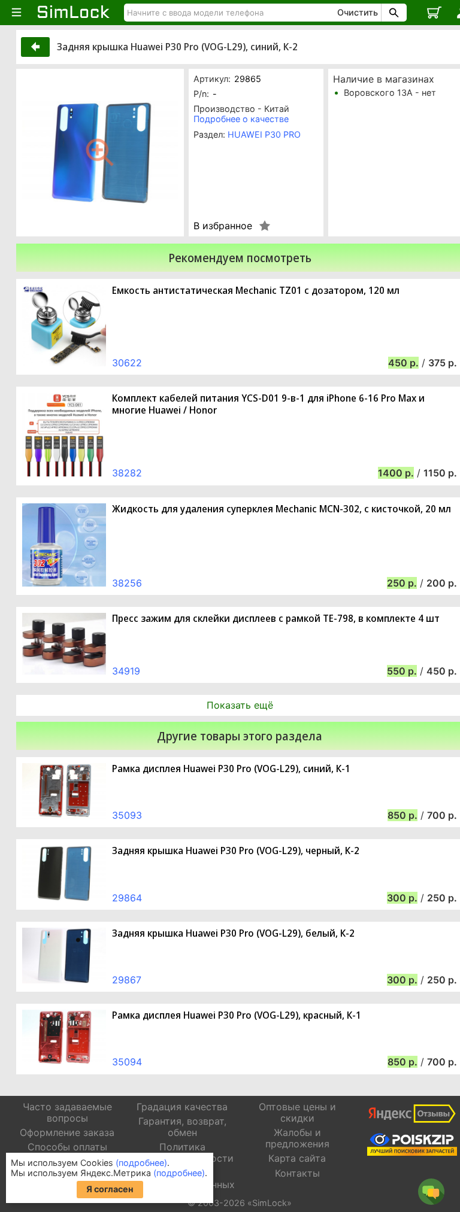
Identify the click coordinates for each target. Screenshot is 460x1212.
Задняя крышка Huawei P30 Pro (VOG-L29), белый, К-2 (233, 933)
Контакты (297, 1173)
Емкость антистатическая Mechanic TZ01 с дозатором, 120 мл (256, 290)
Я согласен (110, 1189)
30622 (127, 363)
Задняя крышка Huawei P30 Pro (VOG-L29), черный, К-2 (235, 850)
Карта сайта (297, 1158)
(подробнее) (141, 1163)
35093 (127, 815)
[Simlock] (74, 12)
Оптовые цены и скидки (297, 1112)
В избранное (222, 225)
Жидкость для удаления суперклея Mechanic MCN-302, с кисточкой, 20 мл (281, 509)
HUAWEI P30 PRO (264, 134)
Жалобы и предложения (297, 1138)
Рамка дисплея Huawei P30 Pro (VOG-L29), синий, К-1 (231, 768)
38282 (127, 473)
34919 (126, 671)
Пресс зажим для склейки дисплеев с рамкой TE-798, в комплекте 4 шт (276, 618)
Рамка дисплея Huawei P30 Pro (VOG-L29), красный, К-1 (236, 1015)
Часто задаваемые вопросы (67, 1112)
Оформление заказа (67, 1132)
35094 (127, 1062)
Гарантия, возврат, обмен (182, 1126)
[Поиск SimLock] (392, 13)
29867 (126, 980)
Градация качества (182, 1107)
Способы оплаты (67, 1147)
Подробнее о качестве (241, 119)
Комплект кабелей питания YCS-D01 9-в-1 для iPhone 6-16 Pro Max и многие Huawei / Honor (268, 404)
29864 (127, 898)
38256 (127, 583)
